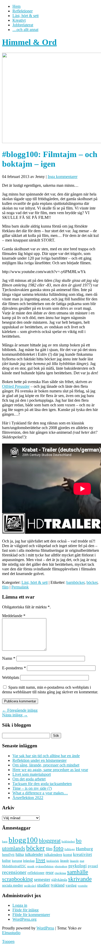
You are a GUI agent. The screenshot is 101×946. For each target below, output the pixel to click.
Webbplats (10, 677)
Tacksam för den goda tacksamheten (42, 783)
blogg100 (23, 840)
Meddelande (13, 616)
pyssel (93, 866)
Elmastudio (11, 933)
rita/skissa (60, 872)
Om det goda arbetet (29, 779)
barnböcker (75, 582)
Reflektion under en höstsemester (39, 760)
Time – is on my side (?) (32, 788)
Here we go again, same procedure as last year (50, 769)
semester (42, 879)
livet (40, 860)
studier (43, 885)
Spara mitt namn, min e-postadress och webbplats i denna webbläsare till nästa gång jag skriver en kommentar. (50, 689)
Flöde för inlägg (25, 910)
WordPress (45, 928)
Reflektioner (22, 11)
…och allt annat (25, 29)
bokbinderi (68, 841)
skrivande (80, 878)
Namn (8, 658)
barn (5, 841)
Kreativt (19, 20)
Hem (16, 6)
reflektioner (36, 873)
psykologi (77, 865)
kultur (6, 860)
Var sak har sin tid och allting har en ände (46, 756)
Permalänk (20, 587)
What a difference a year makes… (40, 793)
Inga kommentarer (62, 176)
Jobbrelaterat (22, 25)
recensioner (14, 872)
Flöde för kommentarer (31, 914)
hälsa (20, 854)
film (5, 587)
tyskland (57, 885)
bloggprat (50, 840)
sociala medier (12, 885)
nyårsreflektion (44, 866)
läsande (74, 860)
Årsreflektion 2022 (27, 797)
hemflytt (8, 855)
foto (58, 847)
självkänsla (59, 880)
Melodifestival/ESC (14, 866)
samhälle (77, 872)
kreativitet (82, 854)
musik (30, 866)
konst (67, 854)
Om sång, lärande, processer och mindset (45, 765)
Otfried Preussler (16, 386)
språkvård (30, 885)
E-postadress (14, 668)
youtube (83, 885)
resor (50, 872)
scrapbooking (17, 879)
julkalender (34, 854)
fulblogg (69, 849)
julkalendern (53, 855)
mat (82, 860)
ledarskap (29, 861)
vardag (71, 885)
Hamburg (84, 848)
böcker (91, 582)
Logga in (19, 905)
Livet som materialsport (31, 774)
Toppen (8, 941)
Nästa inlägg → (15, 715)
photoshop (61, 866)
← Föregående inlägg (20, 710)
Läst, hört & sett (25, 15)
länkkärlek (52, 860)
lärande (64, 861)
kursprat (17, 861)
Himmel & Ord (29, 42)
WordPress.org (24, 919)
